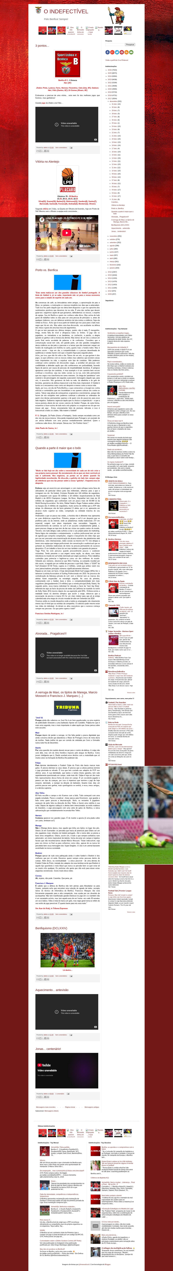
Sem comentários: (61, 147)
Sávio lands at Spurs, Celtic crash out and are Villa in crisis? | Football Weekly (120, 706)
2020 (110, 89)
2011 (110, 288)
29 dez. (115, 110)
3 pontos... (42, 45)
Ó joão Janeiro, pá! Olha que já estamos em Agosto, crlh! (126, 609)
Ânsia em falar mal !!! (115, 421)
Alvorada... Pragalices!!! (50, 633)
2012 (110, 285)
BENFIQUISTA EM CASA (117, 563)
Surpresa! (111, 435)
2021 (110, 86)
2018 (110, 95)
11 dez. (114, 168)
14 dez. (115, 158)
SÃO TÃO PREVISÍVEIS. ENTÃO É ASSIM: (127, 388)
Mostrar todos (131, 692)
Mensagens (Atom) (52, 1111)
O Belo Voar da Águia (116, 581)
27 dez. (115, 117)
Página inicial (70, 1107)
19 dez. (115, 142)
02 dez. (115, 196)
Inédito (42, 1230)
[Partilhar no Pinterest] (48, 151)
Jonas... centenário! (48, 1049)
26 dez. (115, 120)
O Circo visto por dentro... (111, 1222)
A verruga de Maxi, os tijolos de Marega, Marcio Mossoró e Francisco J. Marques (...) (66, 694)
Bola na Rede (113, 722)
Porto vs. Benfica (46, 270)
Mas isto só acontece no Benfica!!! (52, 1249)
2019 (110, 92)
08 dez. (115, 177)
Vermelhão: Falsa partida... (61, 1147)
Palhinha (111, 657)
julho (112, 249)
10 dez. (115, 171)
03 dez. (115, 193)
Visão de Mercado (115, 745)
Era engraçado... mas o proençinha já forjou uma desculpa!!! (62, 1171)
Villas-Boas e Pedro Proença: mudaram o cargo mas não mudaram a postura (120, 676)
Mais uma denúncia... (109, 1235)
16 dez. (115, 152)
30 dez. (115, 107)
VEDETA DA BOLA (115, 481)
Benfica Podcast (114, 656)
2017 (110, 98)
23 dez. (115, 129)
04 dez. (115, 190)
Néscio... (43, 1160)
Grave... (54, 1181)
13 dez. (115, 161)
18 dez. (115, 145)
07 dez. (115, 180)
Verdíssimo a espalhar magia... (118, 333)
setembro (113, 243)
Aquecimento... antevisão (51, 990)
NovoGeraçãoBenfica (116, 672)
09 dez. (115, 174)
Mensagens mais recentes (45, 1107)
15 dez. (115, 155)
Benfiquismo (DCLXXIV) (51, 928)
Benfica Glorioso (114, 539)
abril (111, 258)
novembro (114, 236)
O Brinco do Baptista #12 (100, 1178)
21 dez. (115, 136)
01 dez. (115, 199)
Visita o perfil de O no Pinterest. (116, 60)
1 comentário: (60, 1094)
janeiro (112, 268)
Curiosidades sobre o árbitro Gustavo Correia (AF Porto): (60, 1241)
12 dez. (115, 164)
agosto (112, 246)
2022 (110, 83)
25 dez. (115, 123)
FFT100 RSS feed (115, 765)
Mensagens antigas (92, 1107)
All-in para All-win (125, 635)
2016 (110, 272)
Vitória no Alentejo (47, 161)
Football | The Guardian (117, 703)
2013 (110, 281)
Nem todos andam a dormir (112, 1195)
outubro (113, 239)
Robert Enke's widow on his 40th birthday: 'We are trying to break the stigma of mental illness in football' (117, 1163)
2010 (110, 291)
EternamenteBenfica (116, 517)
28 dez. (115, 114)
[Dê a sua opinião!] (40, 151)
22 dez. (115, 133)
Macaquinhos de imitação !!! (117, 347)
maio (112, 255)
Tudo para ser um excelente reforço (120, 565)
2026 (110, 70)
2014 (110, 278)
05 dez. (115, 187)
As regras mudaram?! (115, 462)
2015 (110, 275)
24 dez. (115, 126)
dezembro (114, 101)
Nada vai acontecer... (115, 449)
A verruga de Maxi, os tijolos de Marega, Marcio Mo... (122, 221)
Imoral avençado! (113, 407)
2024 (110, 76)
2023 (110, 79)
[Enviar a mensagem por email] (37, 151)
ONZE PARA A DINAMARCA (117, 483)
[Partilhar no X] (42, 151)
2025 (110, 73)
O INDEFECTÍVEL (66, 11)
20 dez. (115, 139)
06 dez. (115, 183)
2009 (110, 294)
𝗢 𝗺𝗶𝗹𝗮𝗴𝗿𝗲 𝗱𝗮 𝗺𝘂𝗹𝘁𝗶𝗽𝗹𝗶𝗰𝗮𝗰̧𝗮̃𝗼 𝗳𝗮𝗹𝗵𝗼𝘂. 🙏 (118, 1248)
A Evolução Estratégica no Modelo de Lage (117, 1209)
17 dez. (115, 148)
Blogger (107, 1264)
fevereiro (113, 265)
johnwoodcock (84, 1264)
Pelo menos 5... (45, 1220)
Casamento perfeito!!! (115, 374)
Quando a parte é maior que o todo (58, 448)
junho (112, 252)
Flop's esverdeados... (115, 362)
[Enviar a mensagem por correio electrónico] (70, 147)
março (112, 262)
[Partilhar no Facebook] (45, 151)
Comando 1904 (114, 605)
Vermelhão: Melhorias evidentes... (63, 1207)
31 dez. (115, 104)
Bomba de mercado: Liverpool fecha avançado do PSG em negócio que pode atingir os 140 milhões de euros (120, 726)
